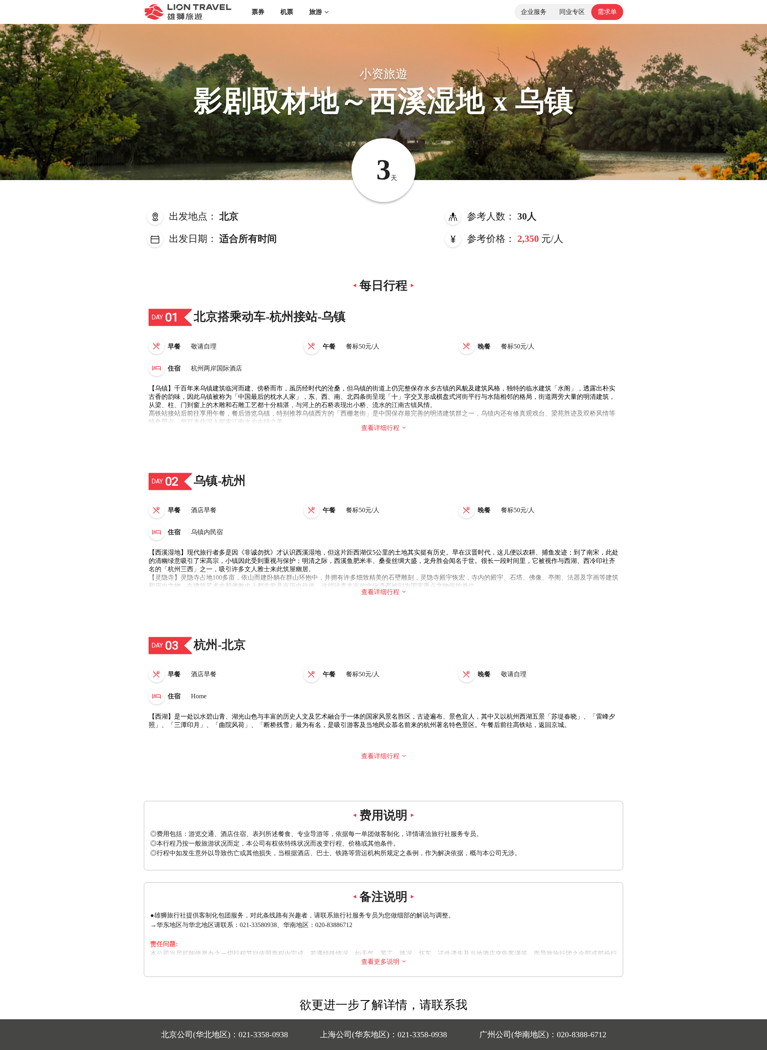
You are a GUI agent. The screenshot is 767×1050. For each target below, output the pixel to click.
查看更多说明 (380, 961)
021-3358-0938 (263, 1034)
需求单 (607, 11)
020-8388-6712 (581, 1034)
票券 (258, 11)
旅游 (315, 11)
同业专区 (572, 11)
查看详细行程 (380, 427)
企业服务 (533, 11)
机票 (286, 11)
